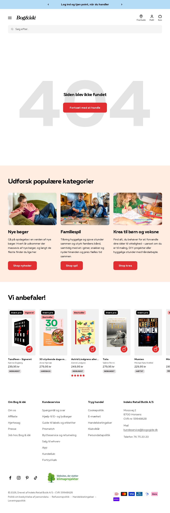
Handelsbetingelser (100, 422)
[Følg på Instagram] (18, 478)
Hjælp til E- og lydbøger (57, 416)
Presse (12, 428)
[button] (78, 375)
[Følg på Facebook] (10, 478)
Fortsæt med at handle (85, 107)
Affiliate (12, 416)
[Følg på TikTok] (35, 478)
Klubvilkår (94, 428)
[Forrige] (48, 4)
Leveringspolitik (16, 500)
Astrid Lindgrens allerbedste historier (85, 359)
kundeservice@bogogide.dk (141, 429)
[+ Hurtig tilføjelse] (29, 349)
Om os (12, 410)
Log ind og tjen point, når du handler (85, 4)
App (44, 447)
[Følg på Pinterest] (27, 478)
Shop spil (72, 265)
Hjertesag (14, 422)
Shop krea (125, 265)
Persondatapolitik (99, 435)
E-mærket (94, 416)
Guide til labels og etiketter (59, 422)
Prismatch (48, 428)
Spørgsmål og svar (53, 410)
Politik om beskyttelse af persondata (28, 496)
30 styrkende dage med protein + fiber (53, 359)
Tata (105, 359)
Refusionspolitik (60, 496)
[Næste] (121, 4)
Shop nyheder (22, 265)
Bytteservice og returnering (59, 435)
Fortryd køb (49, 460)
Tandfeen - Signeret (20, 359)
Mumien (139, 359)
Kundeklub (48, 453)
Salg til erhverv (51, 441)
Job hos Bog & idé (19, 435)
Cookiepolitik (96, 410)
